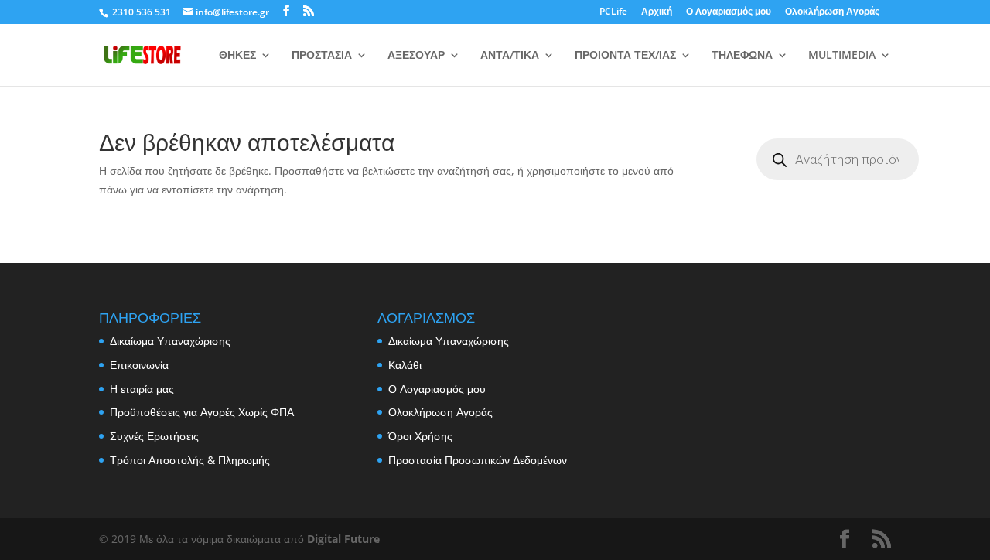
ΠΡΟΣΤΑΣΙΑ (322, 56)
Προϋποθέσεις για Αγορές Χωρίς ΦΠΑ (202, 412)
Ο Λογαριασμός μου (728, 12)
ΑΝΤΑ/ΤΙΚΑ (509, 56)
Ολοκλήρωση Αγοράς (832, 12)
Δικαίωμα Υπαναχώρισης (170, 340)
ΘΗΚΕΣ (237, 56)
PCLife (613, 12)
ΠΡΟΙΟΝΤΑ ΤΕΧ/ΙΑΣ (625, 56)
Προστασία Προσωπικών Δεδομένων (477, 459)
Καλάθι (405, 364)
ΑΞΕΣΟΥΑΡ (416, 56)
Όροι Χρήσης (420, 436)
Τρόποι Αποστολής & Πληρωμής (190, 459)
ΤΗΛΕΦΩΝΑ (742, 56)
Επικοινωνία (139, 364)
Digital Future (343, 538)
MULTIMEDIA (842, 56)
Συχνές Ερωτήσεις (154, 436)
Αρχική (656, 12)
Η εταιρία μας (142, 388)
